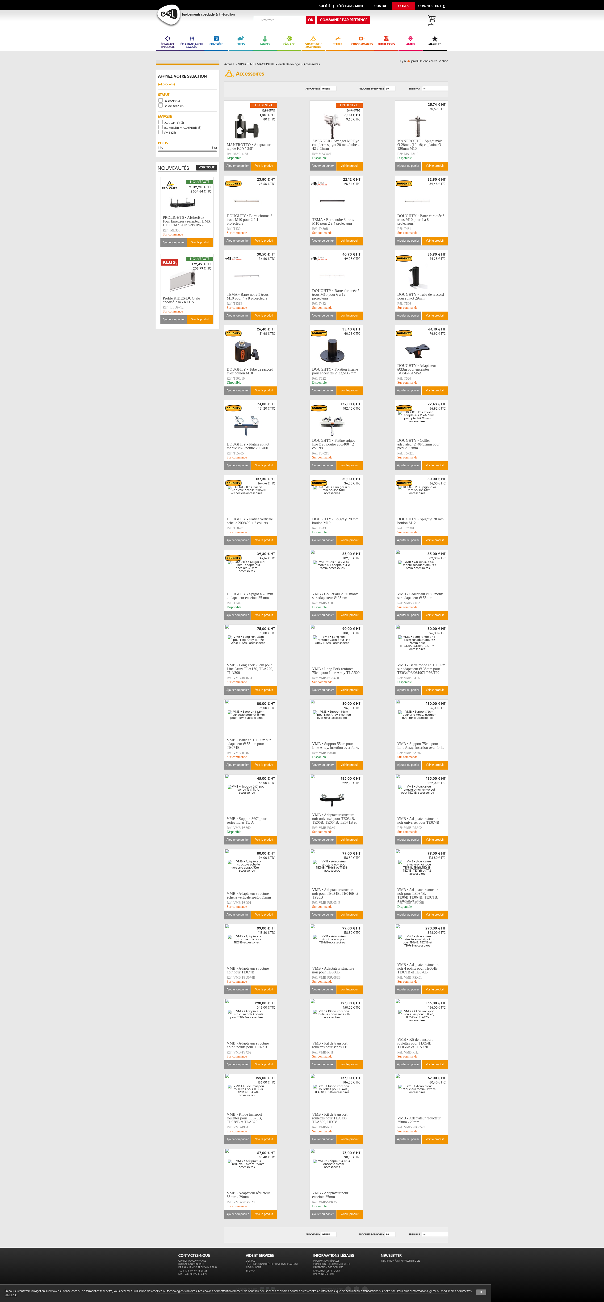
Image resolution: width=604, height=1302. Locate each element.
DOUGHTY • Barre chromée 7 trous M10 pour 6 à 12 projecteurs (335, 294)
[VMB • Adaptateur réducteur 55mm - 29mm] (250, 1169)
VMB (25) (170, 132)
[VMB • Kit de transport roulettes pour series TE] (336, 1019)
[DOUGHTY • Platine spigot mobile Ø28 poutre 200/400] (250, 420)
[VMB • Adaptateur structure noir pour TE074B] (250, 944)
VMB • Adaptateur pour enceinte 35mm (330, 1195)
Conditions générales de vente (332, 1264)
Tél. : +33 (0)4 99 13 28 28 (192, 1270)
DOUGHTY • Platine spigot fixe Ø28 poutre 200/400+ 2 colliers (333, 444)
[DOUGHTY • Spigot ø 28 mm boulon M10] (336, 495)
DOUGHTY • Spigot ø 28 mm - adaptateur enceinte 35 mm (250, 596)
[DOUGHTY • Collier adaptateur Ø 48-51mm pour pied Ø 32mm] (421, 420)
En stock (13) (172, 101)
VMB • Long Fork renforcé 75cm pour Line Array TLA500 (336, 671)
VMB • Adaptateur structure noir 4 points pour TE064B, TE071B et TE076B (418, 968)
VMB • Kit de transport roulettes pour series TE (329, 1045)
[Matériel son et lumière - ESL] (169, 15)
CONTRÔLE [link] (216, 44)
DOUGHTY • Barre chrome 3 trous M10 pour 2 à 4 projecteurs (249, 219)
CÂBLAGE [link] (289, 44)
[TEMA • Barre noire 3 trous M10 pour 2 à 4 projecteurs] (336, 196)
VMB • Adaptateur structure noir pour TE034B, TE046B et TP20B (335, 893)
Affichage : (313, 88)
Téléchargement (350, 6)
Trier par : (415, 88)
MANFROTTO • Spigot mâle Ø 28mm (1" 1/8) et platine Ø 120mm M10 (419, 144)
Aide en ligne (253, 1267)
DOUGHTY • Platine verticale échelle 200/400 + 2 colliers (250, 521)
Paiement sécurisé (324, 1274)
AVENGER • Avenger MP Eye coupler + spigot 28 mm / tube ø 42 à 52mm (336, 144)
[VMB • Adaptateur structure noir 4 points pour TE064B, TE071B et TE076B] (421, 944)
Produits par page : (371, 88)
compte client (429, 6)
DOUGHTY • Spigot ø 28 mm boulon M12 (420, 521)
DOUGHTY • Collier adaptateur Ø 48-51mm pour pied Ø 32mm (418, 444)
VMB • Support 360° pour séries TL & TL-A (246, 820)
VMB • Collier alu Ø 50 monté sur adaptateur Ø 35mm (335, 596)
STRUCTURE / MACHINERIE (313, 45)
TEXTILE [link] (337, 44)
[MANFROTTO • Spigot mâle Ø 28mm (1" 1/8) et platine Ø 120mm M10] (421, 121)
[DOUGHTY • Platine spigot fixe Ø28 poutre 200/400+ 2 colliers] (336, 420)
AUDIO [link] (410, 44)
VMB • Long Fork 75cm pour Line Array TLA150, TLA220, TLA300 (250, 669)
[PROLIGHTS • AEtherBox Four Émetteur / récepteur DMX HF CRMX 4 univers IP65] (186, 197)
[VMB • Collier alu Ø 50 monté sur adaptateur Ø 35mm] (336, 570)
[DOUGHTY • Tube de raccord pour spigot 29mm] (421, 270)
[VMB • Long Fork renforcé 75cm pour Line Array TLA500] (336, 645)
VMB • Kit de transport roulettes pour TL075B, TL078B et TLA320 (244, 1118)
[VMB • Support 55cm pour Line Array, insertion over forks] (336, 720)
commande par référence (343, 20)
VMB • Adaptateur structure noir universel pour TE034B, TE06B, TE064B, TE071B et (334, 818)
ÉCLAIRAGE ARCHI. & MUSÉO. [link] (191, 45)
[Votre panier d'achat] (434, 19)
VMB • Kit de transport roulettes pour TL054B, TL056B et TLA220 (414, 1043)
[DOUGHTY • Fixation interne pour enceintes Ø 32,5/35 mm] (336, 345)
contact (381, 6)
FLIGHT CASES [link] (386, 44)
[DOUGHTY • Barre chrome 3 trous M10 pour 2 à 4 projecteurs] (250, 196)
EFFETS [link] (241, 44)
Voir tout (206, 167)
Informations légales (326, 1260)
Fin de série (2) (174, 106)
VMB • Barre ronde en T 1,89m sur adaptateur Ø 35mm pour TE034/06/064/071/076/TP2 (421, 669)
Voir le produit (264, 165)
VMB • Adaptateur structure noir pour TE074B (248, 970)
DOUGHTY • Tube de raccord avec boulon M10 (250, 371)
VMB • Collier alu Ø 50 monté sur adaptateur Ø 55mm (420, 596)
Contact (251, 1260)
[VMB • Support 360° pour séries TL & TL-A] (250, 795)
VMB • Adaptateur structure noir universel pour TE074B (418, 820)
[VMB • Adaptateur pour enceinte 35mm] (336, 1169)
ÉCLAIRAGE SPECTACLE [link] (168, 45)
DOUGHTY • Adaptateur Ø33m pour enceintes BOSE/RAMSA (416, 369)
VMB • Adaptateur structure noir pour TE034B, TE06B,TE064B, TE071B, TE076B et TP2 (418, 895)
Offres (403, 6)
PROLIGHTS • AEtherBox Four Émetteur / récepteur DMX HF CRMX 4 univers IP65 (187, 221)
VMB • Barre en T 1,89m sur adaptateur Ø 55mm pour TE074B (249, 744)
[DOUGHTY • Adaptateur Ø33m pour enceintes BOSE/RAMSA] (421, 345)
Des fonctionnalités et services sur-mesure (272, 1264)
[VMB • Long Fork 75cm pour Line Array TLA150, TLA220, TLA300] (250, 645)
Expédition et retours (326, 1270)
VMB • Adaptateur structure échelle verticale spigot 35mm (249, 895)
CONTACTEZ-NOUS (194, 1256)
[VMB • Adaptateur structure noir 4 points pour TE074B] (250, 1019)
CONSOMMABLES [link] (362, 44)
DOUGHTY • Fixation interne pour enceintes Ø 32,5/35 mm (335, 371)
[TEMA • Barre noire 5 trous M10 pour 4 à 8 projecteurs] (250, 270)
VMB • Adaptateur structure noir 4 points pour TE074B (248, 1045)
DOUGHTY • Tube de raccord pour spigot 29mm (420, 296)
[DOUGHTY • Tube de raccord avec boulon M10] (250, 345)
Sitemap (250, 1270)
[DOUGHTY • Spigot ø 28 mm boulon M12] (421, 495)
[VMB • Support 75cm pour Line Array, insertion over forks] (421, 720)
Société (324, 6)
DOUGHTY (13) (174, 122)
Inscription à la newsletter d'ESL (400, 1260)
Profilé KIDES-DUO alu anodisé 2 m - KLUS (181, 300)
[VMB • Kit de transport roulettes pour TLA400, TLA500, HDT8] (336, 1094)
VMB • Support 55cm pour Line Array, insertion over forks (335, 746)
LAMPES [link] (265, 44)
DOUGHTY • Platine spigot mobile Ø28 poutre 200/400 (248, 446)
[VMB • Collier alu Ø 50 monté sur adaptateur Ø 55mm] (421, 570)
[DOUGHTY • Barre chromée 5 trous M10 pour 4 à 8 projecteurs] (421, 196)
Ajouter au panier (237, 165)
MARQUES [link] (434, 44)
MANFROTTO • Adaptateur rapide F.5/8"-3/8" (248, 146)
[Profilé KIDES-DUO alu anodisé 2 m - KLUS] (186, 274)
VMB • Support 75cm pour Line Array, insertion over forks (420, 746)
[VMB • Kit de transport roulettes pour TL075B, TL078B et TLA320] (250, 1094)
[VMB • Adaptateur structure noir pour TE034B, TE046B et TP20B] (336, 869)
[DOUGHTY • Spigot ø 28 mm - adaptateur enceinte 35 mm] (250, 570)
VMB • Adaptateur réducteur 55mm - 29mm (248, 1195)
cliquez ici (11, 1295)
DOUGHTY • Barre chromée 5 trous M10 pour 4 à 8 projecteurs (421, 219)
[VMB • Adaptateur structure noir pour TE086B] (336, 944)
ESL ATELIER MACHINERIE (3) (182, 127)
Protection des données (328, 1267)
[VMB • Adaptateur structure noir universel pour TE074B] (421, 795)
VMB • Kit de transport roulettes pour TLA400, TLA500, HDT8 (330, 1118)
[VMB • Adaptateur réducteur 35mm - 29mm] (421, 1094)
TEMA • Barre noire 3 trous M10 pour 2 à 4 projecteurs (333, 221)
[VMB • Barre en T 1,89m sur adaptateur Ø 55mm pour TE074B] (250, 720)
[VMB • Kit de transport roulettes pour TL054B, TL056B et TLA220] (421, 1019)
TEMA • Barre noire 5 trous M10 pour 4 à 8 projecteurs (247, 296)
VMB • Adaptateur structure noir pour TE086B (333, 970)
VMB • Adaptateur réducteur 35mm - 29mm (418, 1120)
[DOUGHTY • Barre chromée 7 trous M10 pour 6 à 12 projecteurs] (336, 270)
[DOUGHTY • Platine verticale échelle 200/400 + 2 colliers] (250, 495)
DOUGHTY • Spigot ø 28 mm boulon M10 (335, 521)
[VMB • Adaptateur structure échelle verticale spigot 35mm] (250, 869)
